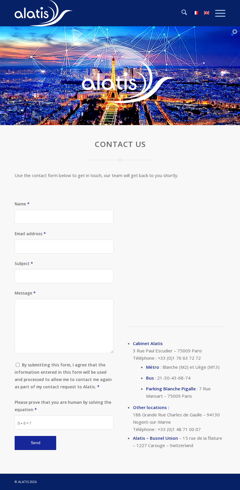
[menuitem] (181, 13)
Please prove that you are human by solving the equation (63, 405)
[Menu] (217, 13)
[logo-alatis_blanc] (44, 13)
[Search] (181, 13)
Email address (30, 233)
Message (25, 293)
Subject (24, 263)
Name (22, 204)
